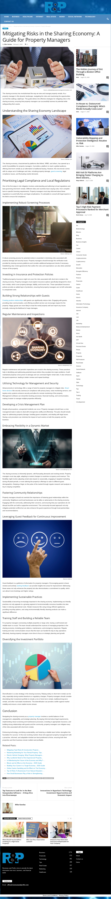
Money (62, 17)
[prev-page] (68, 818)
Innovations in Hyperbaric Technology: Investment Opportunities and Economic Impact (56, 792)
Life (77, 320)
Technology (90, 17)
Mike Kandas (8, 44)
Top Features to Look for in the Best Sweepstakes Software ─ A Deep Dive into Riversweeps (17, 792)
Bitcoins (78, 232)
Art (77, 225)
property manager (34, 716)
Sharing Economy (48, 778)
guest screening (56, 171)
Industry (78, 301)
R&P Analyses (80, 359)
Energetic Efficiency (82, 271)
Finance (10, 26)
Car (77, 245)
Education (79, 268)
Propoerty (79, 356)
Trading (78, 395)
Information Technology (83, 304)
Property (78, 353)
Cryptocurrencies (81, 258)
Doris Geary (79, 215)
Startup (78, 379)
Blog (77, 235)
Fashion (78, 274)
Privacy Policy (63, 895)
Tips (77, 389)
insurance (17, 778)
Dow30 (78, 265)
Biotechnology (80, 229)
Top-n (78, 392)
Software (78, 372)
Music (78, 333)
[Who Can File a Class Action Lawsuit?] (37, 830)
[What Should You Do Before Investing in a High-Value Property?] (13, 830)
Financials (79, 281)
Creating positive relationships (12, 300)
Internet (39, 17)
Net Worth (79, 336)
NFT (77, 340)
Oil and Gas (79, 343)
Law (77, 317)
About (78, 856)
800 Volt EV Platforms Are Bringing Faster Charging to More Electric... (89, 175)
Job (77, 314)
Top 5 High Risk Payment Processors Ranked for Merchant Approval (92, 209)
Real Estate (51, 17)
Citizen (78, 252)
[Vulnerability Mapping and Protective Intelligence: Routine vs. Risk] (92, 126)
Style (77, 382)
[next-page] (71, 818)
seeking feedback (23, 586)
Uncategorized (80, 402)
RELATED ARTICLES (9, 818)
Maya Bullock (80, 180)
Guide (78, 287)
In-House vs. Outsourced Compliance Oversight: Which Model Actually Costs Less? (90, 106)
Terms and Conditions (50, 895)
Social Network (75, 17)
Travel (78, 399)
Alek (77, 77)
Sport (77, 376)
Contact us (9, 21)
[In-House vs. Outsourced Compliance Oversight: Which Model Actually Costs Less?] (92, 92)
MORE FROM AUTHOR (24, 818)
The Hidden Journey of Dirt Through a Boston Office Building (89, 72)
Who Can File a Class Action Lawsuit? (35, 840)
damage (10, 778)
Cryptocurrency (80, 261)
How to (78, 297)
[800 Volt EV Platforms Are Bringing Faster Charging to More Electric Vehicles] (92, 161)
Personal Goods (81, 346)
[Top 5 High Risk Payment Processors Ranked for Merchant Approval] (92, 195)
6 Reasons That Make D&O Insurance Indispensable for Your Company (59, 841)
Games (78, 284)
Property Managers (26, 778)
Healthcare (28, 17)
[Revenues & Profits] (55, 7)
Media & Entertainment (83, 327)
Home (6, 17)
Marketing (79, 323)
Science (78, 366)
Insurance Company (82, 307)
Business (15, 17)
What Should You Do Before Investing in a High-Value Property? (11, 841)
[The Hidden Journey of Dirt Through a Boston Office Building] (92, 58)
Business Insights (81, 242)
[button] (107, 19)
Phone (78, 350)
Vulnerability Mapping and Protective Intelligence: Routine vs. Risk (91, 141)
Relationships (38, 778)
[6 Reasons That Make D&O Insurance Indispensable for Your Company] (61, 830)
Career (78, 248)
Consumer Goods (81, 255)
